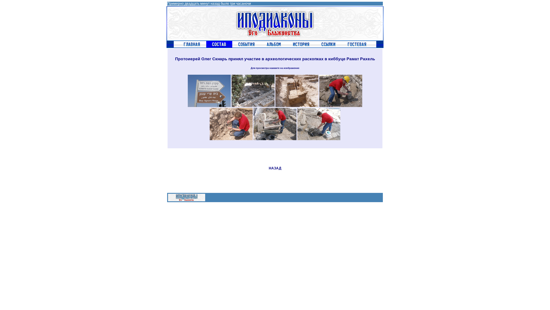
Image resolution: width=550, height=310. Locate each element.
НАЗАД (275, 168)
